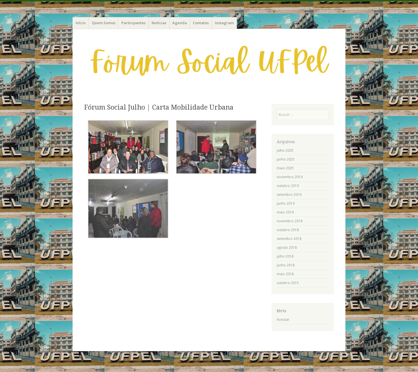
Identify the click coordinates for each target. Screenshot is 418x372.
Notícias (159, 22)
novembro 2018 (290, 221)
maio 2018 (285, 274)
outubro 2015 (288, 282)
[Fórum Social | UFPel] (209, 65)
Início (81, 22)
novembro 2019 (290, 176)
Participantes (133, 22)
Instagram (224, 22)
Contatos (201, 22)
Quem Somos (103, 22)
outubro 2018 (288, 229)
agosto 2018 (287, 247)
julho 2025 (285, 150)
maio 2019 (285, 212)
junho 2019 (286, 203)
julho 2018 (285, 256)
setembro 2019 (289, 194)
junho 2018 (286, 265)
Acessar (283, 319)
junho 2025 (286, 159)
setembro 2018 (289, 238)
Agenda (179, 22)
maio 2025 (285, 168)
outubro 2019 (288, 185)
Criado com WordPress (177, 358)
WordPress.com (245, 358)
